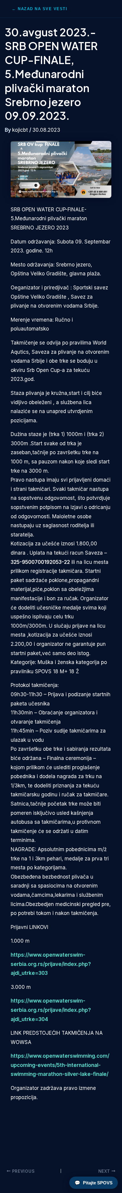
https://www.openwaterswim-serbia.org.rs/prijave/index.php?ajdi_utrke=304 (51, 1010)
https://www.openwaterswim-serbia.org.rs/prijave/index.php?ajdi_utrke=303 (51, 964)
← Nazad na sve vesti (39, 9)
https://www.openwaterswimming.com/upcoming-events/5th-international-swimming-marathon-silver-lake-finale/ (60, 1065)
